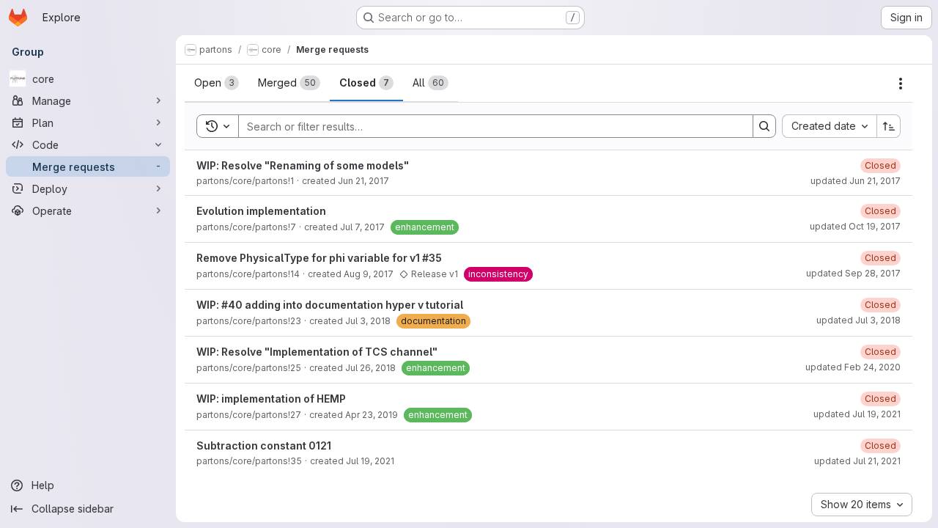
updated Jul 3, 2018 (858, 320)
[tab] (216, 83)
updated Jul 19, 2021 (857, 413)
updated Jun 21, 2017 (855, 180)
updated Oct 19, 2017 (855, 226)
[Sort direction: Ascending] (889, 126)
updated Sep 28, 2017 (853, 273)
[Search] (764, 126)
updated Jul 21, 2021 (857, 460)
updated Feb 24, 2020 (853, 367)
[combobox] (829, 126)
